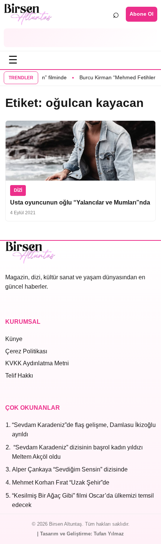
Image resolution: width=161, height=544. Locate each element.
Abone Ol (142, 14)
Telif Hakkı (19, 375)
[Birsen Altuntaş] (28, 14)
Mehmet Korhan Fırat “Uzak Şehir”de (60, 482)
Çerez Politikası (26, 351)
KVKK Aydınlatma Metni (37, 363)
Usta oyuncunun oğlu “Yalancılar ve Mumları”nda (80, 202)
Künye (13, 339)
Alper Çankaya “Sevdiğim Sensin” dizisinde (70, 469)
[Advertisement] (80, 37)
